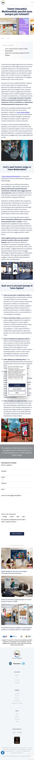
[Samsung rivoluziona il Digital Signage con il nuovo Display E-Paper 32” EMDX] (17, 586)
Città (2, 489)
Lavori (17, 716)
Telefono (3, 483)
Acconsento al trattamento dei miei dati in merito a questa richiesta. (13, 520)
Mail (18, 516)
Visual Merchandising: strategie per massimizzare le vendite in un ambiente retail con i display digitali (16, 628)
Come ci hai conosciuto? (8, 514)
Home (2, 38)
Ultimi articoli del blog (17, 545)
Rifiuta (17, 392)
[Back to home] (3, 2)
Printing (17, 680)
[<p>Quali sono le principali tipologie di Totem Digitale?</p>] (3, 54)
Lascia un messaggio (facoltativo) (11, 495)
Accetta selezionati (17, 389)
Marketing (17, 719)
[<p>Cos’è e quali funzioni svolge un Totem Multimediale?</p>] (3, 50)
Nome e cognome (6, 465)
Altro (23, 516)
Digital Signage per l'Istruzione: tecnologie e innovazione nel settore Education (14, 572)
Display (17, 675)
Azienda (3, 471)
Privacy (17, 698)
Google (5, 516)
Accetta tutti (17, 385)
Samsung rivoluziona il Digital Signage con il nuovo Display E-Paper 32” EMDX (16, 600)
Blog (8, 38)
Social (12, 516)
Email (3, 477)
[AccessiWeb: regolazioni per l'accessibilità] (3, 752)
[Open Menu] (32, 2)
